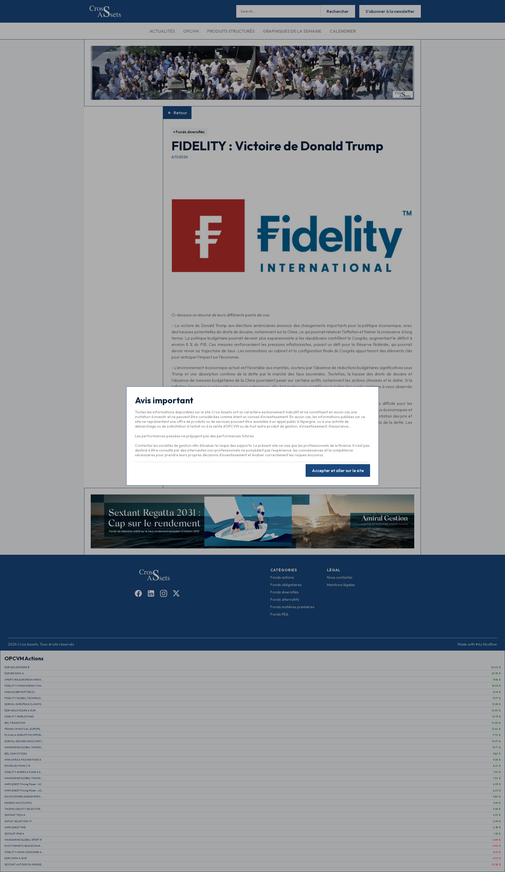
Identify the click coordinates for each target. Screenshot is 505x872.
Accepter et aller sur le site (338, 470)
